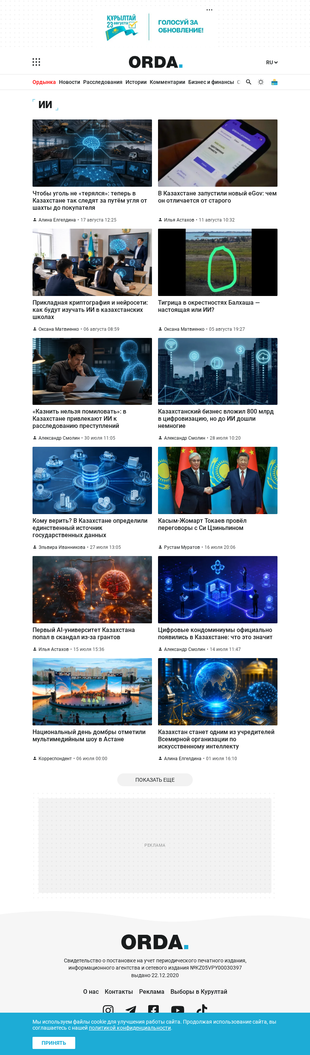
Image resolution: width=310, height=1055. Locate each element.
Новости (69, 82)
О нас (91, 991)
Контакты (119, 991)
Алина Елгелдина (57, 220)
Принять (54, 1043)
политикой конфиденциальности (130, 1028)
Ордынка (44, 82)
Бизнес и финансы (211, 82)
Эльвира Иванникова (62, 547)
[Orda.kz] (154, 953)
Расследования (102, 82)
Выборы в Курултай (198, 991)
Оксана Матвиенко (59, 329)
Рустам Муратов (182, 547)
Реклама (151, 991)
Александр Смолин (59, 438)
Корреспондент (55, 758)
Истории (136, 82)
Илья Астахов (179, 220)
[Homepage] (156, 62)
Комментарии (167, 82)
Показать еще (155, 780)
